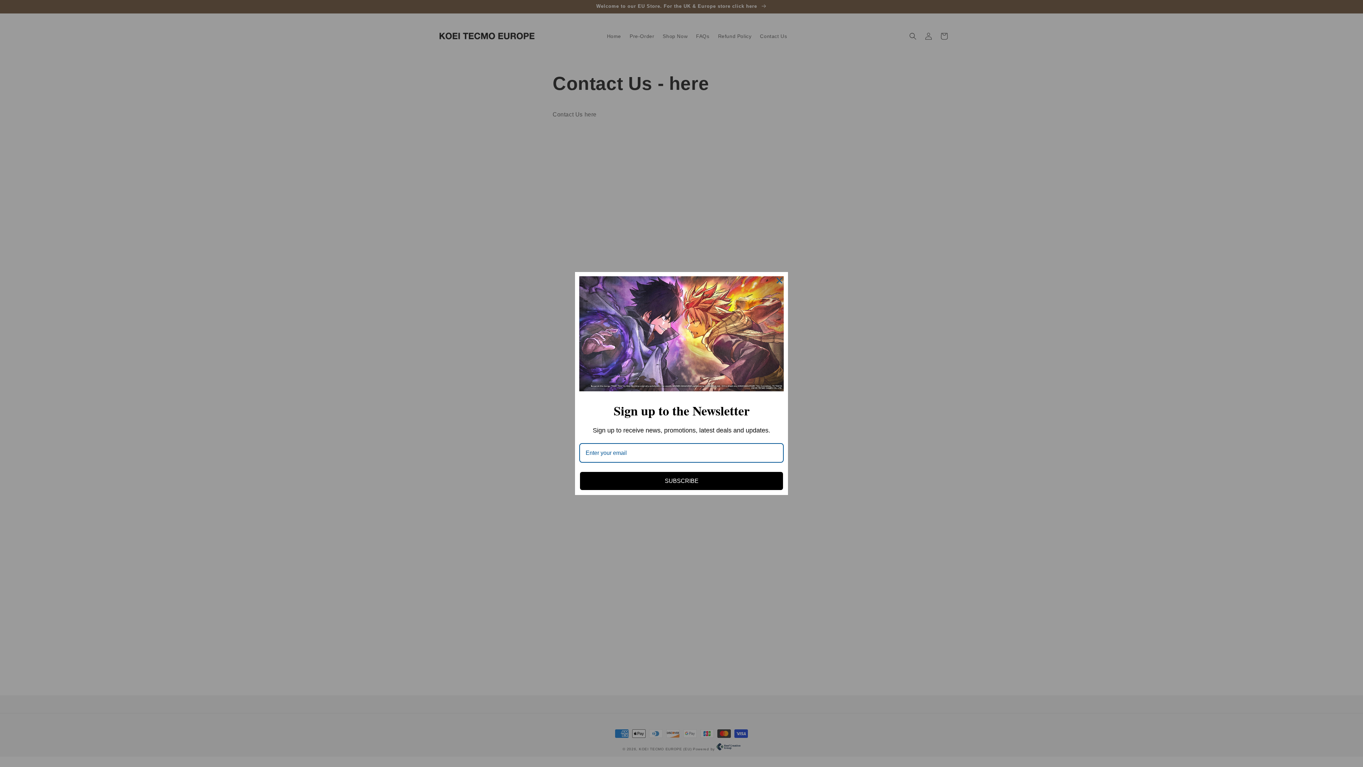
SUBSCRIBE (682, 481)
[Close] (779, 280)
